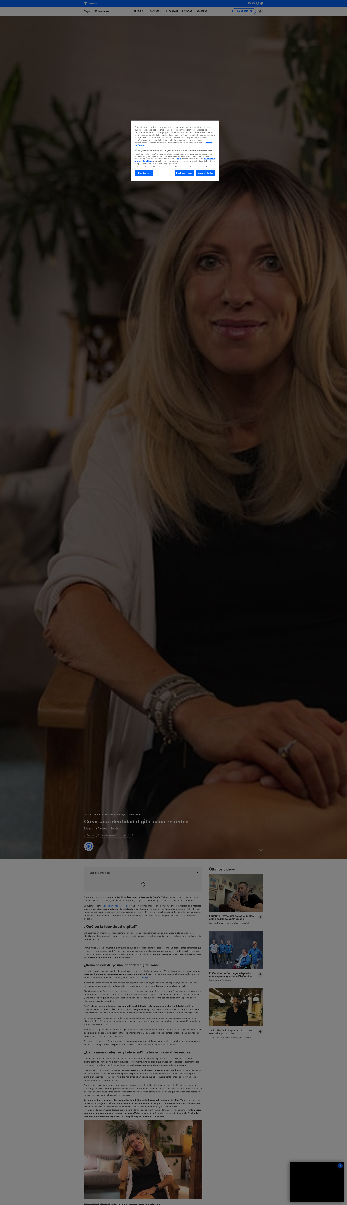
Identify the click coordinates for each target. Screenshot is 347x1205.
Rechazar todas (184, 173)
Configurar (144, 173)
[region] (175, 151)
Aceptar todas (205, 173)
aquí (179, 158)
